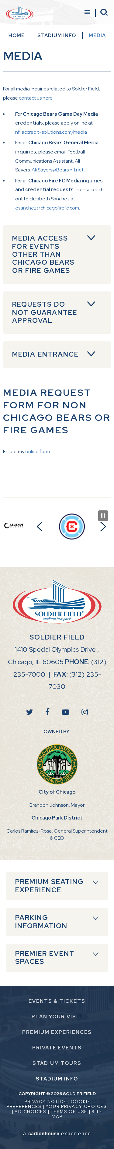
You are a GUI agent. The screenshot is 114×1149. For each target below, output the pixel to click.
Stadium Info (56, 35)
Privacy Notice (46, 1101)
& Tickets (57, 1001)
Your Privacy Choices (76, 1106)
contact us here (36, 98)
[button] (39, 526)
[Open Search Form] (104, 12)
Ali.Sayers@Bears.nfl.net (58, 170)
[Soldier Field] (19, 12)
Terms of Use (68, 1111)
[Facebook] (47, 712)
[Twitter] (29, 712)
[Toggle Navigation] (86, 13)
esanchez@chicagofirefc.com (47, 208)
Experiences (57, 1032)
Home (17, 35)
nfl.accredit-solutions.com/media (51, 132)
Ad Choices (30, 1111)
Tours (57, 1063)
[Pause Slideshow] (103, 515)
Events (57, 1048)
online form (37, 451)
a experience (57, 1133)
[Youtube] (65, 712)
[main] (57, 260)
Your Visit (57, 1016)
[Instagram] (84, 712)
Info (57, 1079)
